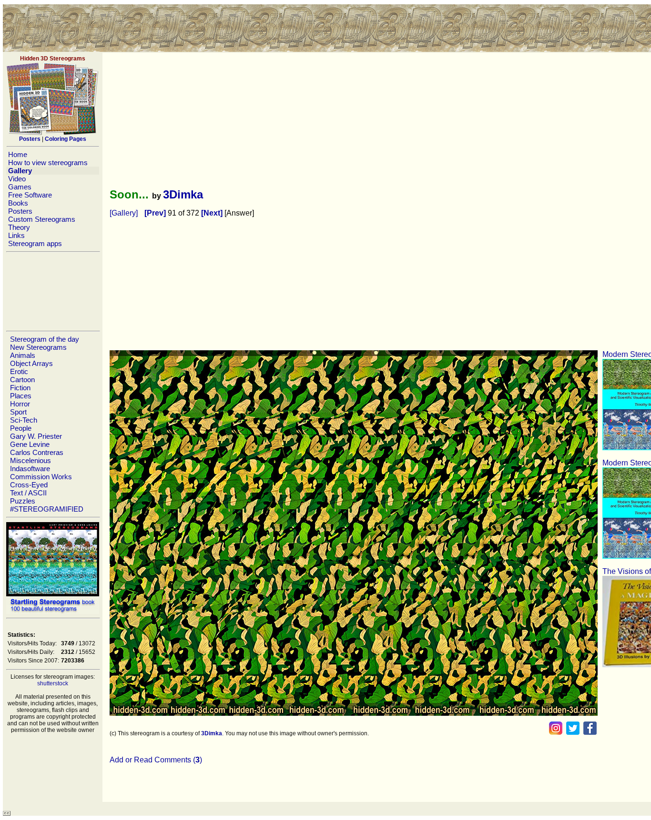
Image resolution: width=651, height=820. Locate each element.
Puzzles (22, 501)
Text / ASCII (28, 493)
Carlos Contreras (36, 452)
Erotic (19, 371)
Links (16, 235)
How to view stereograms (48, 162)
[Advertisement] (52, 291)
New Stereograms (38, 347)
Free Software (30, 195)
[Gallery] (124, 213)
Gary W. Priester (36, 436)
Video (17, 179)
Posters (20, 211)
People (20, 428)
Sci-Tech (23, 420)
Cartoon (22, 379)
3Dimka (183, 194)
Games (19, 187)
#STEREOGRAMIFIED (46, 509)
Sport (18, 412)
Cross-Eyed (29, 485)
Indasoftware (30, 468)
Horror (20, 404)
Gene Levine (29, 444)
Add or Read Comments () (156, 760)
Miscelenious (30, 460)
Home (17, 154)
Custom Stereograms (41, 219)
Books (18, 203)
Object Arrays (31, 363)
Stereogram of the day (44, 339)
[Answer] (239, 213)
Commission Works (41, 477)
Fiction (20, 388)
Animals (22, 355)
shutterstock (52, 683)
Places (20, 396)
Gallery (20, 171)
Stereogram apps (35, 243)
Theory (19, 227)
